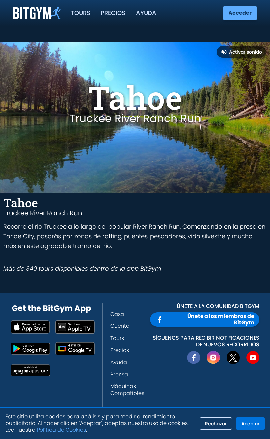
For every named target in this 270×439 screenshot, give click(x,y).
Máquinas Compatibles (127, 390)
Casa (117, 314)
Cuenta (120, 326)
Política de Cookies (61, 430)
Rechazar (216, 423)
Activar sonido (245, 52)
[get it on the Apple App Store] (30, 327)
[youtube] (252, 357)
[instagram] (213, 357)
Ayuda (146, 13)
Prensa (119, 374)
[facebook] (193, 357)
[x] (233, 357)
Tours (80, 13)
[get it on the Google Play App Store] (30, 348)
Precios (113, 13)
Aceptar (250, 423)
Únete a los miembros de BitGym (220, 319)
